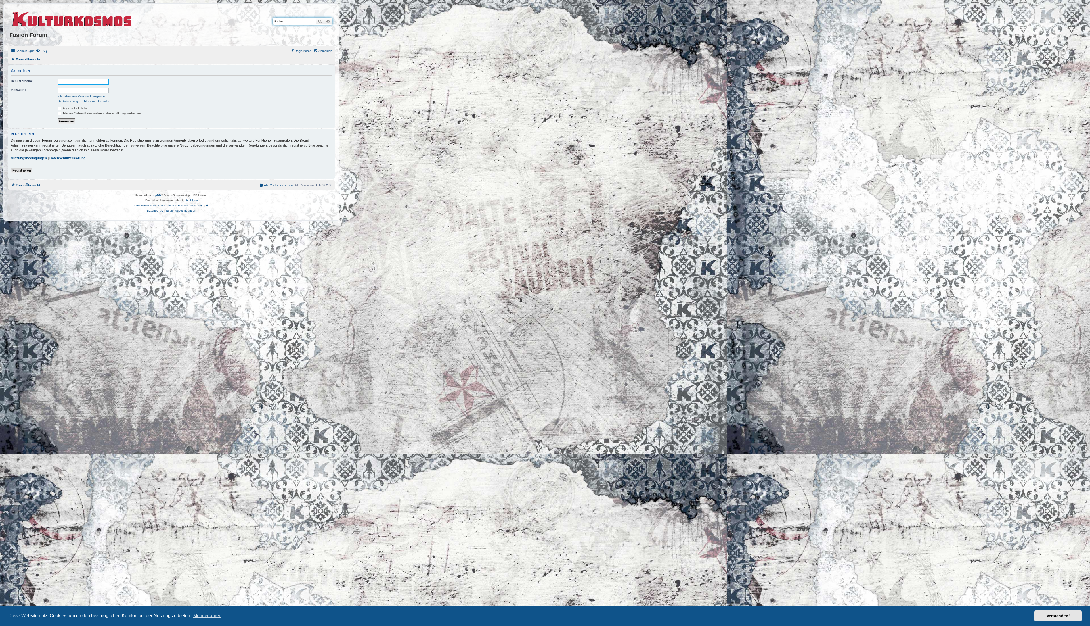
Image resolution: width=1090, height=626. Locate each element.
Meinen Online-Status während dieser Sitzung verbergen (101, 113)
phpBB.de (191, 200)
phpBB (156, 195)
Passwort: (18, 89)
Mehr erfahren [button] (207, 615)
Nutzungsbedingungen (29, 158)
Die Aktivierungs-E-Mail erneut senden (84, 101)
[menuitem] (41, 50)
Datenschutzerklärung (67, 158)
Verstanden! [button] (1058, 616)
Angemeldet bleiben (75, 108)
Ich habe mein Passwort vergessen (82, 96)
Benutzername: (22, 81)
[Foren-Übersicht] (72, 18)
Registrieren (21, 170)
